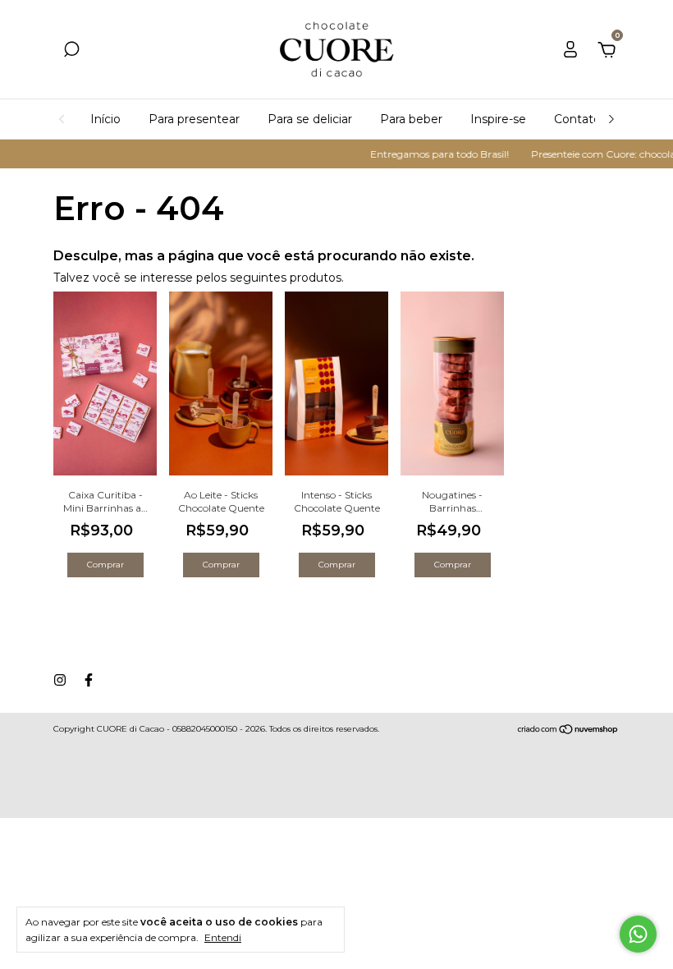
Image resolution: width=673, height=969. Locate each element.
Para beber (411, 119)
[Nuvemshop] (568, 730)
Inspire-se (498, 119)
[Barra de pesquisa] (71, 51)
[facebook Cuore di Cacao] (88, 680)
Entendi (222, 937)
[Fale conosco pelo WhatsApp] (638, 934)
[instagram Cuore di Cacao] (59, 680)
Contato (577, 119)
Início (105, 119)
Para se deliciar (310, 119)
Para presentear (194, 119)
